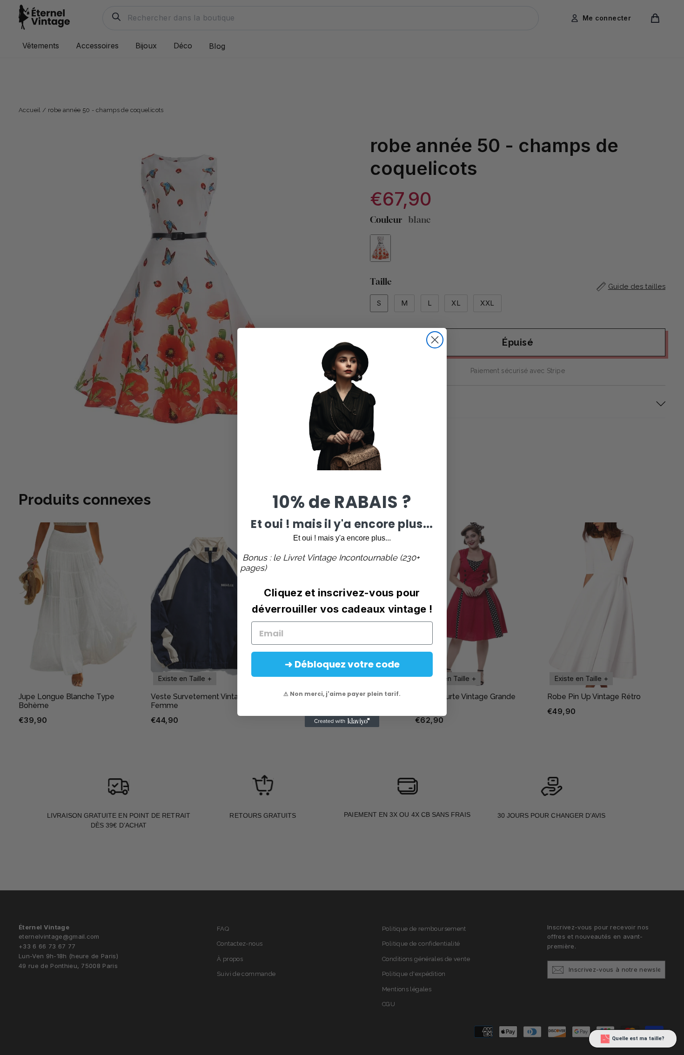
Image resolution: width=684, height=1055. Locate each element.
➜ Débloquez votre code (342, 664)
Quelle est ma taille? (638, 1038)
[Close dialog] (435, 340)
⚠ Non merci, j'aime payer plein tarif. (342, 694)
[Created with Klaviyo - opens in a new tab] (342, 721)
